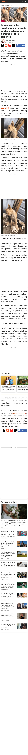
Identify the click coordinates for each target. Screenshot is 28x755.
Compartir (22, 45)
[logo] (4, 1)
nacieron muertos (19, 413)
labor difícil (5, 108)
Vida (12, 5)
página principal (5, 5)
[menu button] (26, 1)
